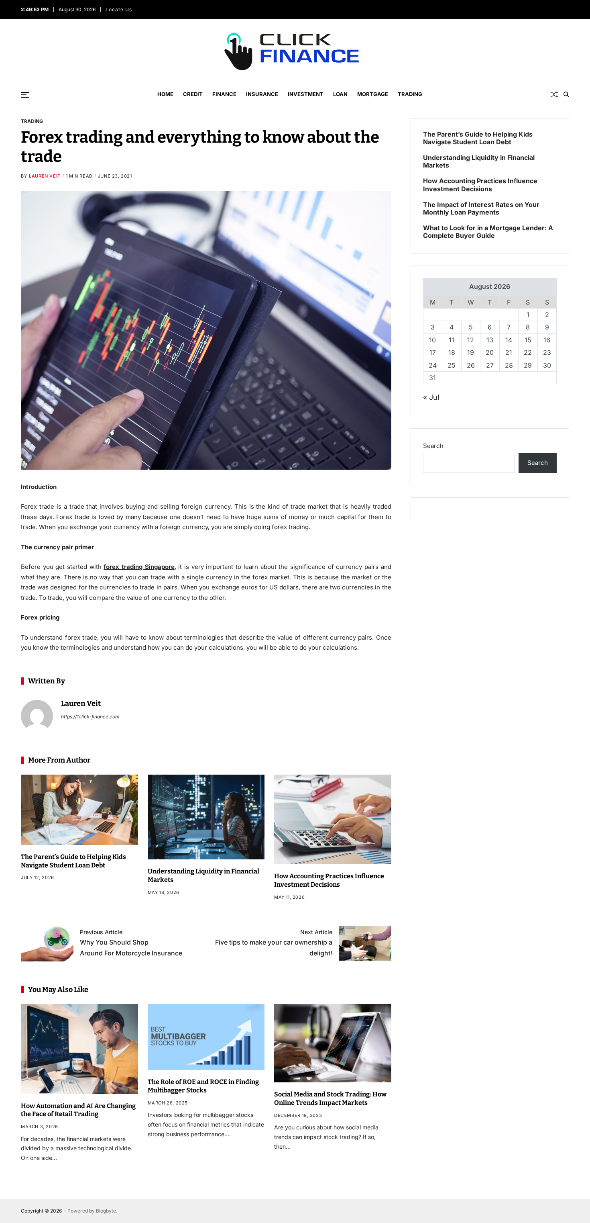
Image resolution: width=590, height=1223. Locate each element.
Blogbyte (106, 1211)
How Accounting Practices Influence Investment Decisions (329, 880)
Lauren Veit (45, 176)
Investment (305, 94)
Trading (410, 94)
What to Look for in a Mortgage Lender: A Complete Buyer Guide (488, 231)
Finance (224, 94)
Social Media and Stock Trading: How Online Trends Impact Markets (330, 1098)
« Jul (431, 397)
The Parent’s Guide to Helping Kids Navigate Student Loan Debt (478, 138)
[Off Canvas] (25, 95)
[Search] (566, 94)
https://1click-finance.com (90, 717)
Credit (193, 94)
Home (165, 94)
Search (433, 446)
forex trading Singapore (139, 567)
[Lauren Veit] (37, 716)
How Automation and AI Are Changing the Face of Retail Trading (78, 1110)
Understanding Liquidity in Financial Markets (479, 161)
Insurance (262, 94)
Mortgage (372, 94)
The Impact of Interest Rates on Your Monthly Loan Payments (481, 208)
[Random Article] (554, 94)
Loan (340, 94)
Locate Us (119, 9)
